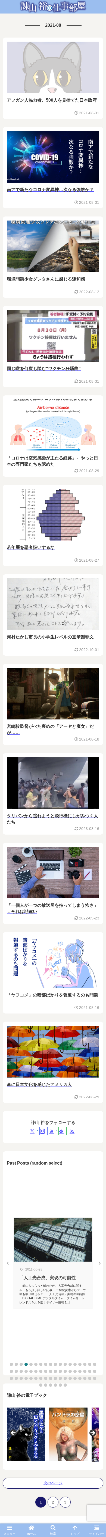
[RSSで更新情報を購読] (72, 1131)
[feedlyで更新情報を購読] (62, 1131)
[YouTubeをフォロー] (53, 1131)
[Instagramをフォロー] (43, 1131)
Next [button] (92, 1433)
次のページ (53, 1483)
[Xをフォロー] (34, 1131)
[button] (11, 1364)
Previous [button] (14, 1433)
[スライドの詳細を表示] (37, 1434)
